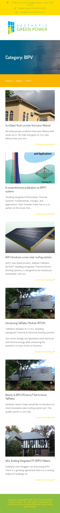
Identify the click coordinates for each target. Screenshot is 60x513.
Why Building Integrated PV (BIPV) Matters (27, 460)
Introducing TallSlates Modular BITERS (25, 323)
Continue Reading (44, 144)
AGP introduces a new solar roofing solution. (28, 257)
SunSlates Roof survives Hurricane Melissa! (27, 125)
